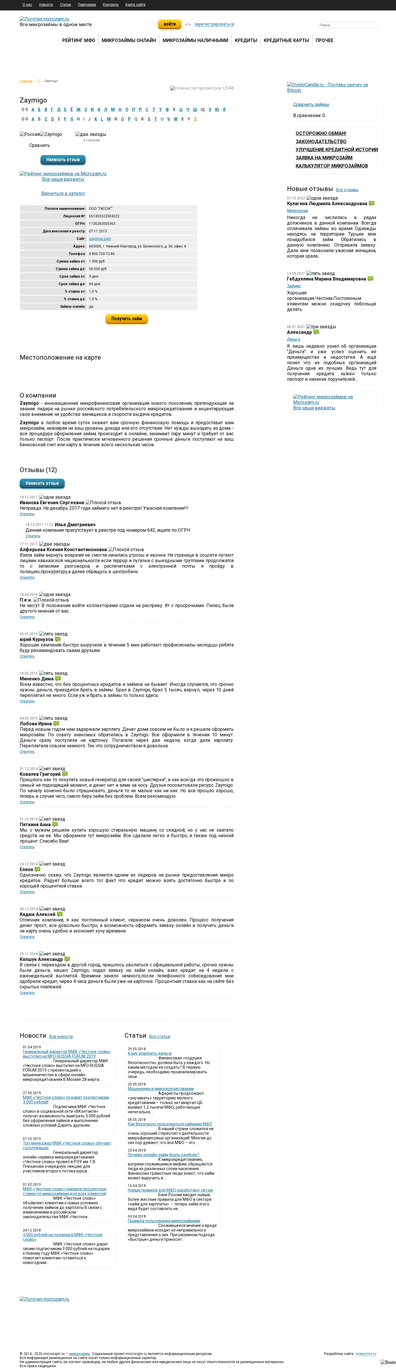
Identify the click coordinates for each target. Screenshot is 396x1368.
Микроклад (297, 210)
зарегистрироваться (214, 24)
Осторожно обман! (321, 133)
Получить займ (126, 318)
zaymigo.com (100, 239)
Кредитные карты (286, 40)
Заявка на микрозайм (324, 158)
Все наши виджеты (63, 179)
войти (170, 24)
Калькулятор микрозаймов (332, 166)
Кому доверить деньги (150, 1053)
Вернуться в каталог (63, 193)
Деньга (293, 339)
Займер (294, 286)
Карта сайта (136, 5)
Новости (46, 5)
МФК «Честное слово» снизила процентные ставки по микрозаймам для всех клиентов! (64, 1191)
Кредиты (246, 40)
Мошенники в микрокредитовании (161, 1088)
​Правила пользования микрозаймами (164, 1220)
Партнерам (87, 5)
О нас (27, 5)
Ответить (27, 514)
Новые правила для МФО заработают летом (170, 1190)
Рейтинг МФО (78, 40)
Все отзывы (347, 189)
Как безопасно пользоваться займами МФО (170, 1124)
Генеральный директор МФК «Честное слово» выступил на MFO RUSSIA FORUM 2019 (67, 1054)
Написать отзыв (63, 159)
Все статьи (159, 1036)
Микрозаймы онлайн (129, 40)
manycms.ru (366, 1354)
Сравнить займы (311, 104)
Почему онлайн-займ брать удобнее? (163, 1154)
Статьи (65, 5)
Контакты (111, 5)
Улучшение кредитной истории (337, 149)
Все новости (61, 1036)
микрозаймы (79, 1354)
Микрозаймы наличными (195, 40)
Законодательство (321, 141)
